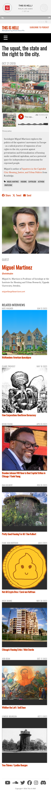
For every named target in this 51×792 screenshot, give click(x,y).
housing (24, 181)
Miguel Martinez (13, 181)
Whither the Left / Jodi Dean (14, 707)
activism (41, 181)
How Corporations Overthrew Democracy (19, 415)
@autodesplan (7, 273)
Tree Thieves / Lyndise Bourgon (14, 765)
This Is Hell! (10, 27)
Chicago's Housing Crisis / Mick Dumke (18, 649)
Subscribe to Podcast (39, 27)
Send (28, 195)
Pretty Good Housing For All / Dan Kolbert (19, 534)
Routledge (8, 185)
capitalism (32, 181)
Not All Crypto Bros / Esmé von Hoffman (18, 592)
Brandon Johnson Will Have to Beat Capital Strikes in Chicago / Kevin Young (23, 474)
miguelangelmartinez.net (13, 291)
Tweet (19, 195)
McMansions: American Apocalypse (16, 357)
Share (8, 195)
